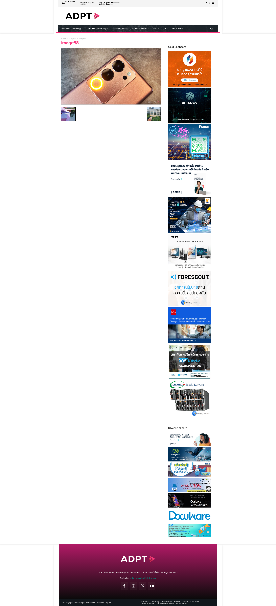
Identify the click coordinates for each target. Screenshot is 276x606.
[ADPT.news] (83, 15)
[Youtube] (213, 3)
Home (63, 38)
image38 (72, 38)
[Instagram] (133, 586)
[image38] (111, 103)
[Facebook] (206, 3)
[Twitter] (209, 3)
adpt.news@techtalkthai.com (143, 578)
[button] (211, 28)
